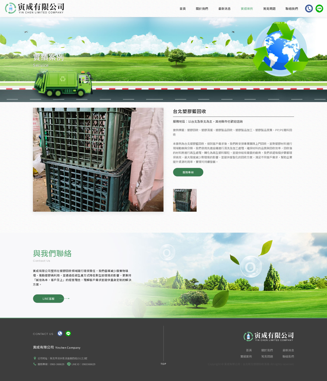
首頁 (183, 8)
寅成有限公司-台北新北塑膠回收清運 (34, 9)
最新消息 (224, 8)
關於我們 (202, 8)
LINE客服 (48, 298)
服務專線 (188, 172)
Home (276, 22)
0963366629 (88, 364)
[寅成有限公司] (268, 336)
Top (163, 364)
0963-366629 (57, 364)
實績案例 (247, 8)
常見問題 (269, 8)
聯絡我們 (292, 8)
